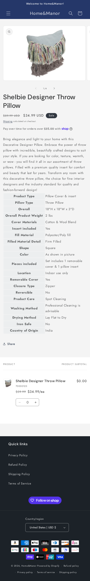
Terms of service (46, 572)
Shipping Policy (19, 474)
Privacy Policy (17, 455)
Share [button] (11, 344)
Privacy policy (25, 572)
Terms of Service (19, 483)
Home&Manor (29, 565)
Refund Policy (17, 465)
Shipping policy (68, 572)
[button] (8, 13)
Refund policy (71, 565)
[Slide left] (35, 88)
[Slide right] (54, 88)
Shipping (8, 121)
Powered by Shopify (48, 565)
